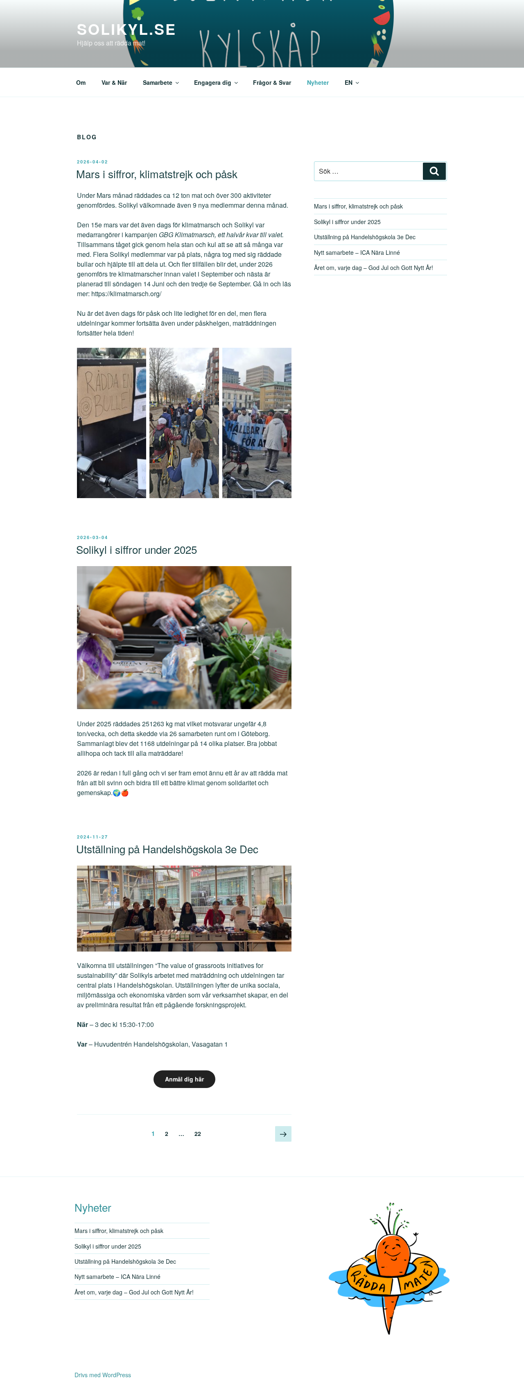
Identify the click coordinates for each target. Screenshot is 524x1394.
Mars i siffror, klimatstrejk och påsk (156, 173)
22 (200, 1133)
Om (81, 82)
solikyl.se (126, 28)
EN (348, 82)
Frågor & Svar (272, 82)
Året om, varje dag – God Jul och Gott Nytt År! (373, 267)
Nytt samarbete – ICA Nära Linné (357, 252)
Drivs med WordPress (103, 1375)
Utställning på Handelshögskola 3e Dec (167, 848)
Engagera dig (212, 82)
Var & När (114, 82)
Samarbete (157, 82)
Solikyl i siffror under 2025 (136, 549)
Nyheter (318, 82)
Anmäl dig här (184, 1079)
